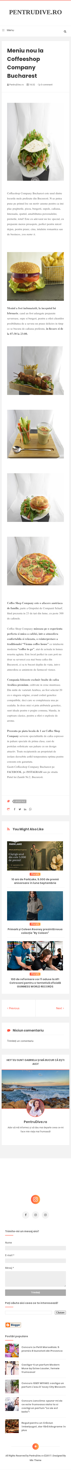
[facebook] (25, 1215)
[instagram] (35, 1215)
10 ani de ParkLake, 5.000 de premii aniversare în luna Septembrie (35, 881)
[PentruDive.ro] (41, 1137)
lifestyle (20, 801)
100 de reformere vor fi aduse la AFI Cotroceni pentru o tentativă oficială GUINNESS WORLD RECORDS (35, 982)
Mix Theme (35, 1460)
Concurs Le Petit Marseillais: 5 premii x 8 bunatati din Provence (42, 1349)
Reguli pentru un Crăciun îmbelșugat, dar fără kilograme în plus (43, 1426)
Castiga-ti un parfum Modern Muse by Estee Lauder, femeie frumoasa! (40, 1368)
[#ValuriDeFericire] (35, 1137)
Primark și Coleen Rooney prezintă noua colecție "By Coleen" (35, 931)
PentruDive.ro (35, 12)
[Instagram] (25, 1137)
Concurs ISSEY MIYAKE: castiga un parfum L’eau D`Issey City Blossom (43, 1385)
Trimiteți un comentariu (20, 1040)
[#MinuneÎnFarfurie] (30, 1137)
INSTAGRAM (34, 772)
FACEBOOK (14, 772)
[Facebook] (46, 1137)
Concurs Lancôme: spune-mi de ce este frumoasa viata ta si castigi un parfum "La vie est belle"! (41, 1406)
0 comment (46, 84)
